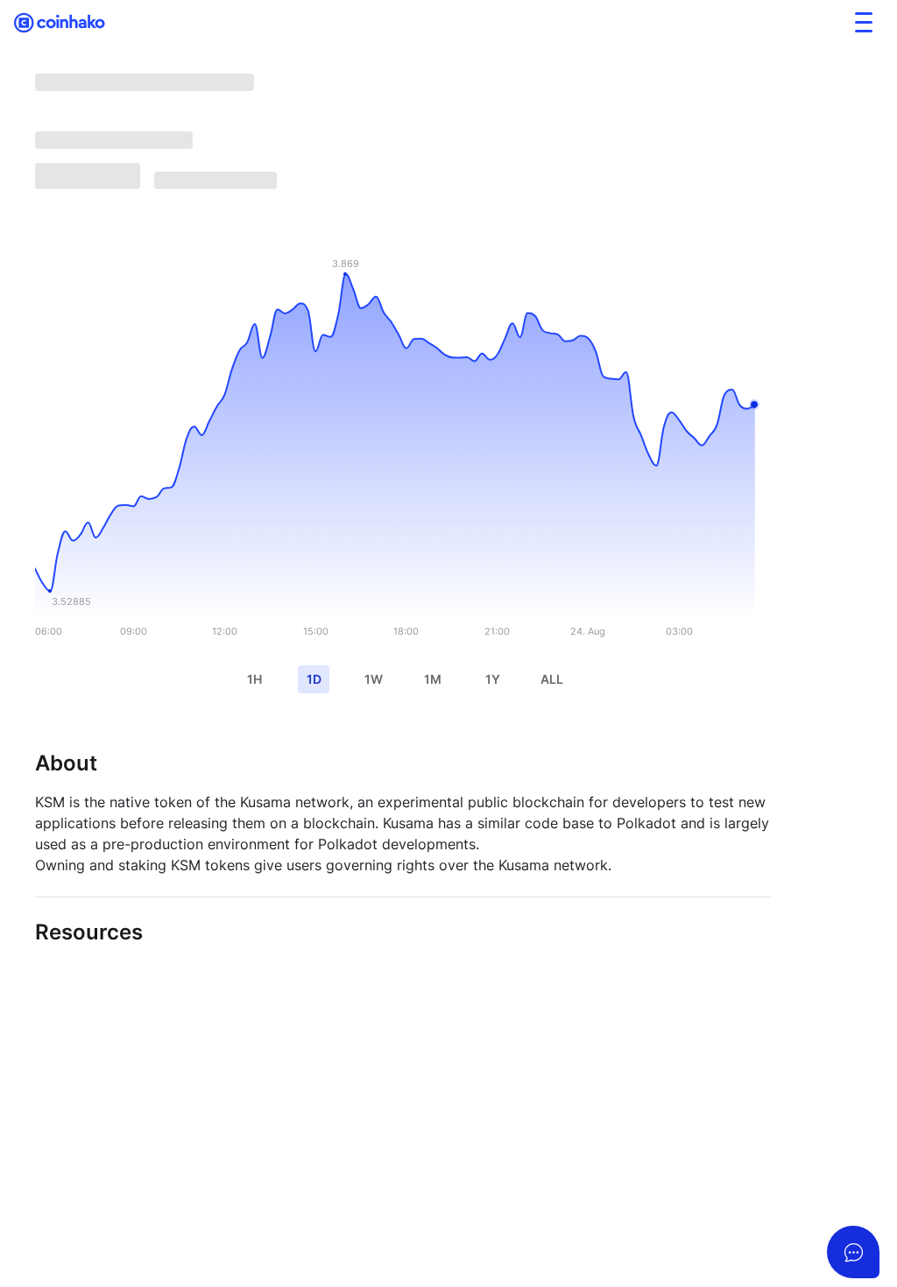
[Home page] (60, 22)
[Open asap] (853, 1252)
